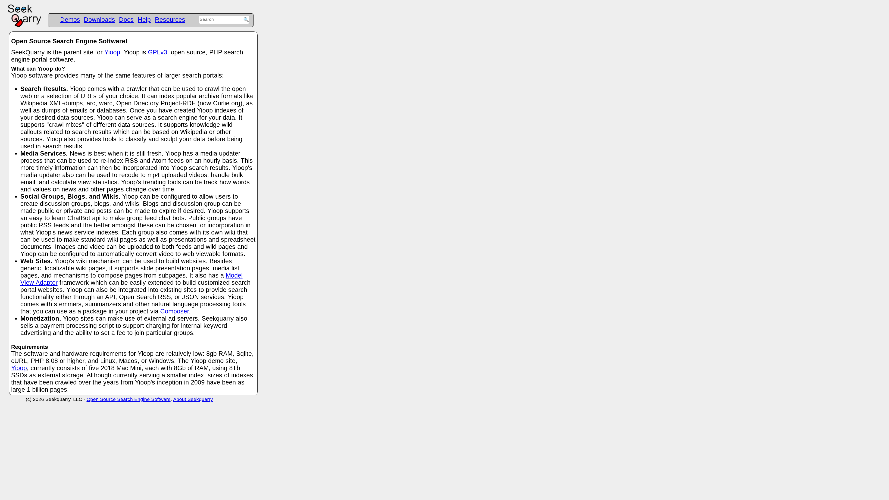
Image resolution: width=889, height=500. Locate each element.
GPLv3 (157, 52)
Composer (174, 311)
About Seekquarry (193, 399)
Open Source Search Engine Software (129, 399)
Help (144, 19)
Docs (126, 19)
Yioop (112, 52)
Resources (170, 19)
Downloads (99, 19)
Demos (70, 19)
